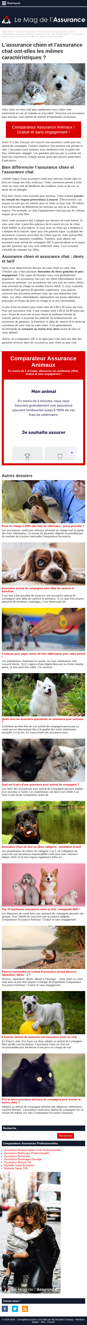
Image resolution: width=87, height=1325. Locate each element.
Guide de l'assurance (26, 31)
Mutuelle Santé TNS (16, 1168)
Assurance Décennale (17, 1156)
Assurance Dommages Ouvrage (23, 1159)
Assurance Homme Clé (17, 1162)
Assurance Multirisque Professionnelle (26, 1153)
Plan (43, 1322)
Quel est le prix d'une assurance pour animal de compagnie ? (40, 784)
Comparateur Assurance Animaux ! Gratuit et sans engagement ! (43, 129)
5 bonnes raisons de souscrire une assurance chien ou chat (39, 1037)
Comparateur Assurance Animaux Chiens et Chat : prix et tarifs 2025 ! (36, 34)
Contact (51, 1322)
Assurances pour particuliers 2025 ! (56, 31)
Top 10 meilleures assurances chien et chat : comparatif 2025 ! (41, 909)
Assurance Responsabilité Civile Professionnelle (32, 1150)
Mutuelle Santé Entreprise (19, 1165)
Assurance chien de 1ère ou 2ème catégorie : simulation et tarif (41, 846)
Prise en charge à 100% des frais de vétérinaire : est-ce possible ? (43, 526)
